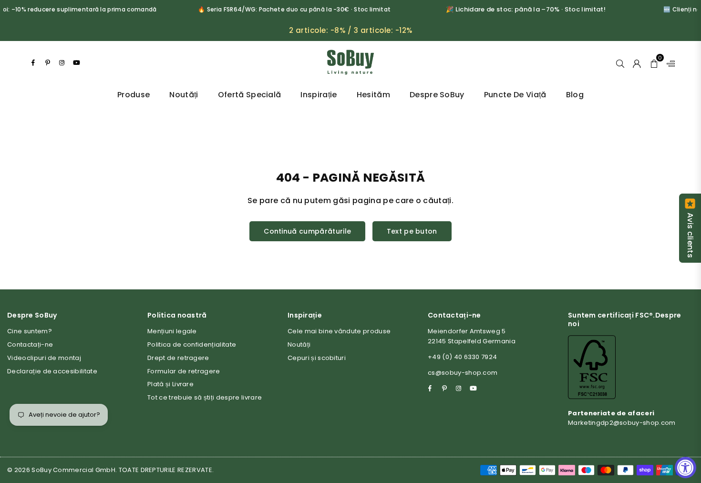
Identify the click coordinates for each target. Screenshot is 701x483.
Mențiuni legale (172, 331)
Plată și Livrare (170, 384)
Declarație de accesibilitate (52, 371)
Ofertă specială (249, 94)
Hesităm (373, 94)
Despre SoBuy (437, 94)
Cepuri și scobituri (317, 357)
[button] (654, 62)
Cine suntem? (29, 331)
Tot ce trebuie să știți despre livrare (204, 397)
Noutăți (183, 94)
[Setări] (668, 62)
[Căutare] (620, 62)
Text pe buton (412, 231)
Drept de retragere (178, 357)
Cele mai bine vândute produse (339, 331)
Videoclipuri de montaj (44, 357)
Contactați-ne (30, 344)
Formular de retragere (183, 371)
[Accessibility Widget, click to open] (685, 467)
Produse (133, 94)
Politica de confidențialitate (191, 344)
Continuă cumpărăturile (307, 231)
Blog (575, 94)
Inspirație (318, 94)
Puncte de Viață (515, 94)
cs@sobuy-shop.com (462, 372)
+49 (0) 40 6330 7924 (462, 356)
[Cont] (637, 62)
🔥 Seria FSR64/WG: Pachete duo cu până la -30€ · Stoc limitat (285, 9)
